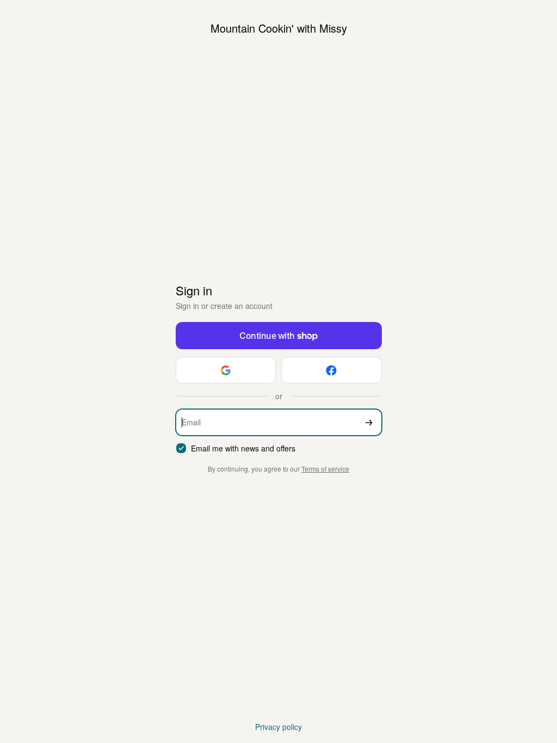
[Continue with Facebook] (331, 370)
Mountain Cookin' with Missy (279, 28)
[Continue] (369, 422)
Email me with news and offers (243, 448)
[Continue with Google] (226, 370)
